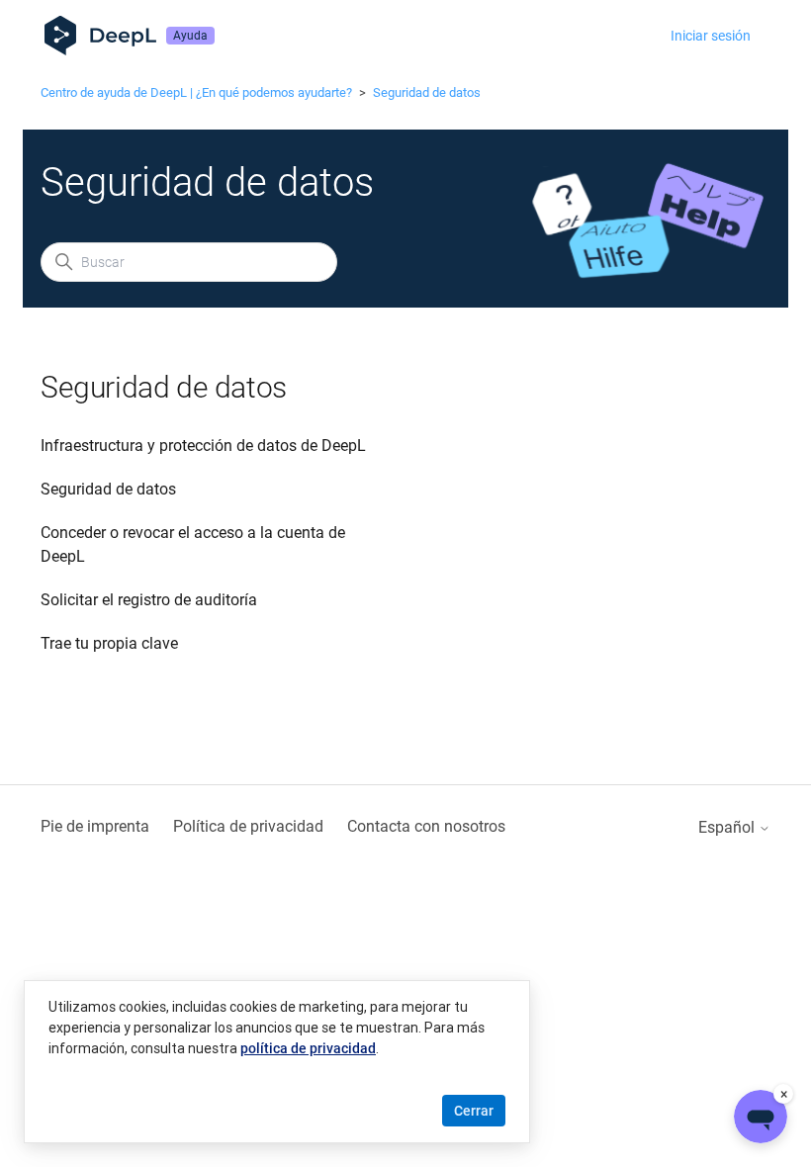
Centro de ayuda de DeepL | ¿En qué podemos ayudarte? (196, 92)
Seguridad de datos (427, 92)
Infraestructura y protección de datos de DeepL (203, 445)
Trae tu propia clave (109, 643)
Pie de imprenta (95, 826)
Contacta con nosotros (426, 826)
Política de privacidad (248, 826)
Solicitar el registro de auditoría (149, 599)
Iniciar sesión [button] (711, 36)
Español (728, 828)
